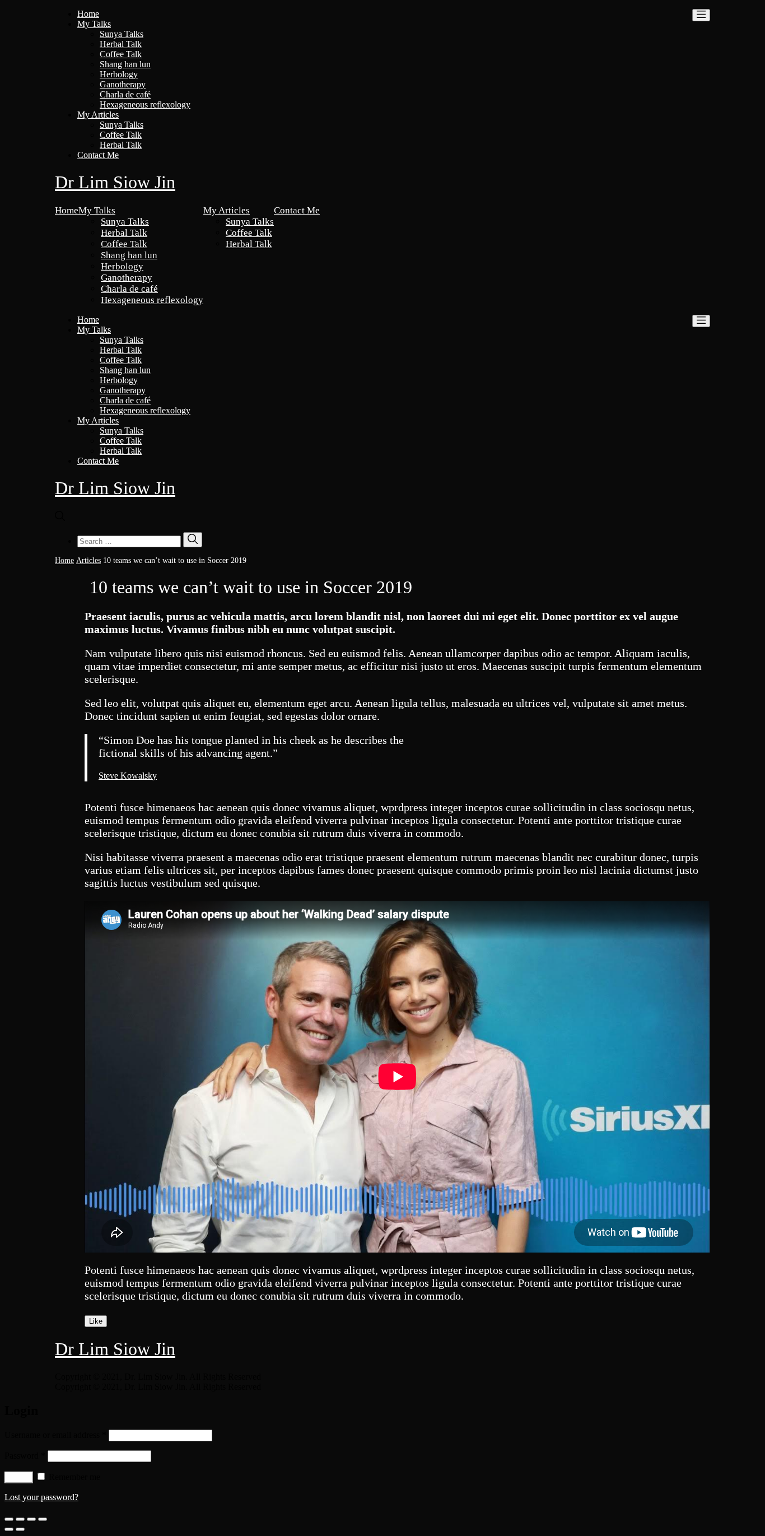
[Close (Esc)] (8, 1519)
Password (24, 1455)
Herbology (119, 74)
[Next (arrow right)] (20, 1529)
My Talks (94, 24)
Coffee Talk (121, 54)
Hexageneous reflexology (145, 104)
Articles (88, 560)
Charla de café (125, 94)
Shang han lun (125, 64)
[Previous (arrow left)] (8, 1529)
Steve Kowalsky (128, 776)
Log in (19, 1477)
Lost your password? (41, 1497)
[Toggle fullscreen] (31, 1519)
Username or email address (55, 1435)
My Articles (98, 114)
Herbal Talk (121, 44)
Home (88, 13)
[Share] (20, 1519)
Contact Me (98, 155)
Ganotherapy (123, 84)
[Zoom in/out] (42, 1519)
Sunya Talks (121, 34)
